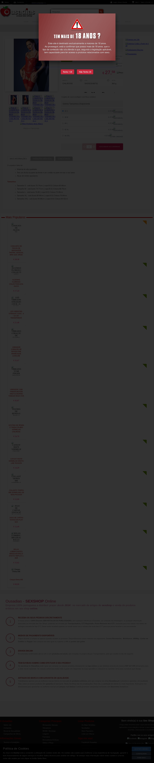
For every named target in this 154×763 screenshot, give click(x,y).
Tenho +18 (67, 72)
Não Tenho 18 (85, 72)
